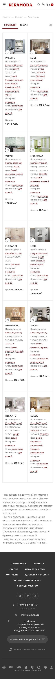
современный (37, 362)
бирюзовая (35, 441)
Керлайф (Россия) (38, 162)
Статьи (13, 569)
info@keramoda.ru (30, 614)
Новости (38, 563)
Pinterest (27, 596)
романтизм (17, 105)
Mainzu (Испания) (13, 162)
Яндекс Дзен (35, 596)
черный (45, 181)
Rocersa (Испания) (39, 65)
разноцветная (12, 91)
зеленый (19, 79)
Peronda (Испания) (14, 65)
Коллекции (10, 25)
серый (8, 94)
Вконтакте (19, 596)
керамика (10, 102)
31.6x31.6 (41, 72)
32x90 (16, 68)
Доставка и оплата (37, 574)
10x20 (16, 166)
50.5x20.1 (34, 430)
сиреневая (35, 181)
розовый (18, 174)
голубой (16, 87)
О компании (18, 563)
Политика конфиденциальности (30, 649)
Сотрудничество (27, 585)
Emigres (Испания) (39, 253)
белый (8, 87)
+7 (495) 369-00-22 (27, 605)
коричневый (11, 83)
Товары (24, 25)
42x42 (16, 434)
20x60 (41, 68)
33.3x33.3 (43, 174)
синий (14, 76)
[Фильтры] (51, 25)
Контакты (12, 574)
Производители (35, 569)
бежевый (9, 79)
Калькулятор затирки (27, 580)
